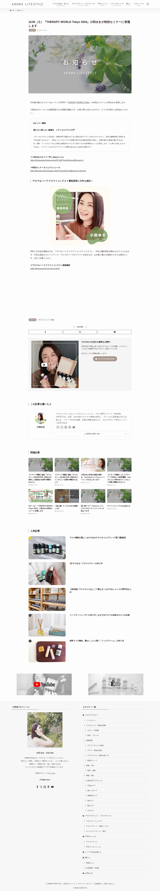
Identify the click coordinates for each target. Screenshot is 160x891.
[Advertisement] (80, 294)
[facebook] (57, 427)
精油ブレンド (92, 760)
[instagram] (65, 427)
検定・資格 (91, 770)
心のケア (90, 810)
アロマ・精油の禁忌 (94, 750)
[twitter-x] (61, 427)
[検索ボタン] (147, 4)
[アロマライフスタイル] (27, 4)
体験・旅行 (90, 775)
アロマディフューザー (94, 821)
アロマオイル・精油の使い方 (98, 755)
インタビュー (91, 720)
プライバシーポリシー (85, 884)
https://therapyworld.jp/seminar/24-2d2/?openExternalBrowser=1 (57, 160)
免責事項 (98, 884)
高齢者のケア (92, 795)
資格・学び (90, 765)
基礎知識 (89, 740)
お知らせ (32, 30)
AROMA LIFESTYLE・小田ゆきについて (61, 884)
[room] (69, 427)
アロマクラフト (92, 842)
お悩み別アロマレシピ (94, 780)
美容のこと (90, 863)
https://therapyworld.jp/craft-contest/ (45, 269)
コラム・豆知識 (93, 730)
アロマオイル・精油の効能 (96, 725)
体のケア (90, 800)
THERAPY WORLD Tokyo (78, 102)
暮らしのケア (92, 790)
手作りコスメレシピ (93, 847)
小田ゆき (41, 427)
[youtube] (73, 427)
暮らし (88, 858)
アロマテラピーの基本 (95, 745)
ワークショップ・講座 (46, 320)
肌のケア (90, 806)
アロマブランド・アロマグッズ (98, 816)
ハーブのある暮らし (93, 852)
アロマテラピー (91, 715)
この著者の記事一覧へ (92, 434)
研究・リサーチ (93, 735)
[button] (45, 332)
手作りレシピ (90, 836)
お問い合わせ (108, 884)
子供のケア (91, 785)
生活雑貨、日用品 (92, 868)
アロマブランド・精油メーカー (97, 826)
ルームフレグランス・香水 (96, 831)
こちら (52, 773)
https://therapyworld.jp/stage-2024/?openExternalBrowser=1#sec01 (58, 171)
